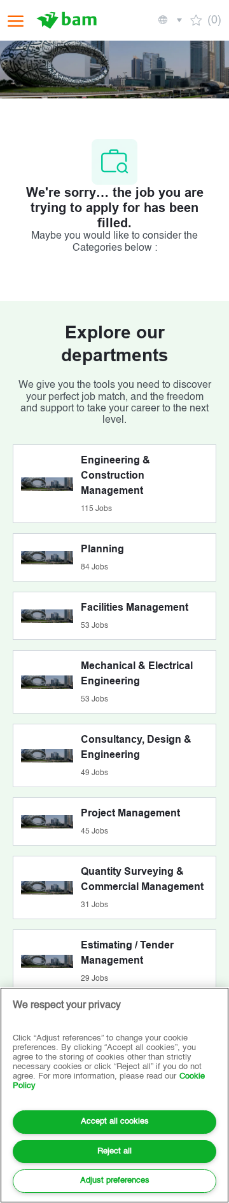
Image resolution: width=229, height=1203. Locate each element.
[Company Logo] (68, 20)
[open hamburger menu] (16, 20)
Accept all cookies (115, 1121)
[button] (169, 20)
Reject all (114, 1151)
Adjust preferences (114, 1180)
